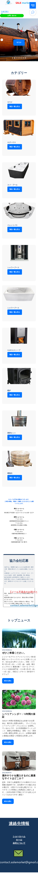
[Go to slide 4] (19, 58)
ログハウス (11, 142)
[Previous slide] (2, 40)
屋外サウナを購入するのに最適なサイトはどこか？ (18, 777)
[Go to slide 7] (25, 58)
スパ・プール (12, 185)
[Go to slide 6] (23, 58)
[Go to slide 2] (14, 58)
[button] (12, 15)
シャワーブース (13, 267)
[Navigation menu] (33, 5)
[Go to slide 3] (16, 58)
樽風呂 (9, 473)
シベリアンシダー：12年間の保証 (18, 715)
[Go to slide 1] (12, 58)
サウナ (9, 102)
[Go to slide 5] (21, 58)
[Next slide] (36, 40)
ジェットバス (12, 225)
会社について (19, 843)
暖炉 (9, 391)
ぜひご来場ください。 (14, 652)
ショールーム (19, 836)
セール (19, 839)
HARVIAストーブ (13, 350)
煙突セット (11, 433)
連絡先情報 (19, 823)
